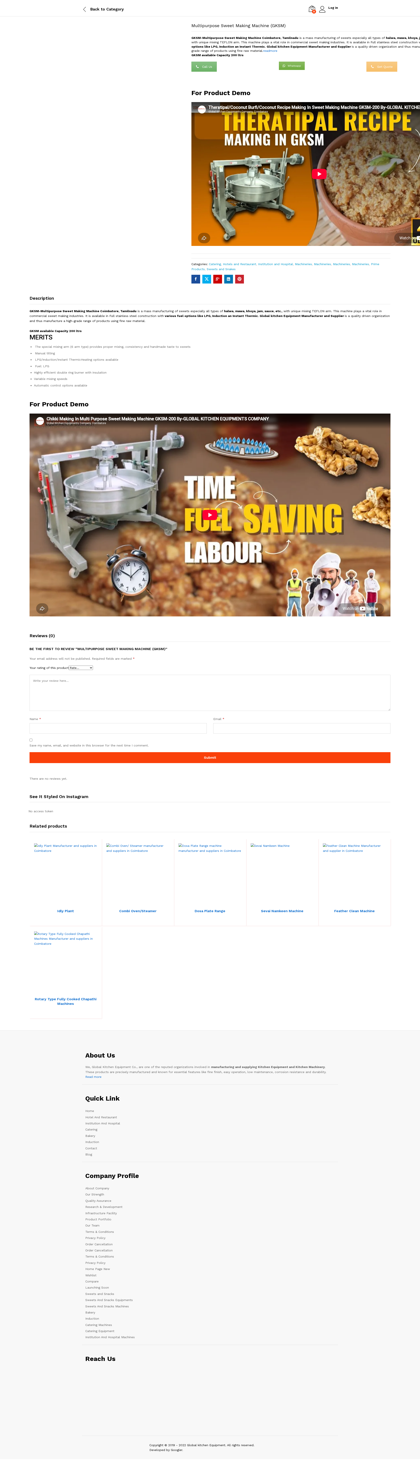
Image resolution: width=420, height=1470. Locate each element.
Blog (88, 1154)
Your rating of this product (49, 668)
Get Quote (385, 66)
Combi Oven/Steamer (138, 911)
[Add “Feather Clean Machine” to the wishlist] (358, 901)
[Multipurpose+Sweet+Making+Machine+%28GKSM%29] (206, 279)
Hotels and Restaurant (239, 264)
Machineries (303, 264)
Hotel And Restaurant (101, 1117)
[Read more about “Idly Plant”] (49, 901)
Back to (97, 9)
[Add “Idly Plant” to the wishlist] (69, 901)
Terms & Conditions (99, 1231)
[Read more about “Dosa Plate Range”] (194, 901)
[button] (79, 901)
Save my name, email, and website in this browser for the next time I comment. (89, 745)
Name (35, 719)
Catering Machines (98, 1325)
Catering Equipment (99, 1331)
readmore (270, 50)
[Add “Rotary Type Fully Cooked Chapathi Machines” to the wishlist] (69, 989)
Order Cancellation (99, 1244)
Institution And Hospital (102, 1123)
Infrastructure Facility (101, 1213)
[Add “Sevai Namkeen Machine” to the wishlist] (286, 901)
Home (89, 1111)
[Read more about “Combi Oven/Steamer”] (121, 901)
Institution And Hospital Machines (110, 1337)
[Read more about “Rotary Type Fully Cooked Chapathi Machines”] (49, 989)
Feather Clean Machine (354, 911)
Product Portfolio (98, 1219)
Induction (92, 1142)
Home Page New (97, 1269)
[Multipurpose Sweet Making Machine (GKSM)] (195, 279)
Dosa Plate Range (210, 911)
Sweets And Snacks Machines (107, 1306)
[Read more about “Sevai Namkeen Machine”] (266, 901)
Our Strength (94, 1194)
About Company (97, 1188)
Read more (93, 1077)
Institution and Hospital (275, 264)
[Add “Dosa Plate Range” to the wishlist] (214, 901)
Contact (91, 1148)
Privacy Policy (95, 1238)
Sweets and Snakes (221, 269)
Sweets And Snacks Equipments (109, 1300)
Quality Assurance (98, 1200)
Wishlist (90, 1275)
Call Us (207, 66)
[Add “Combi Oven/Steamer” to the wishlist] (141, 901)
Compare (92, 1281)
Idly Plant (65, 911)
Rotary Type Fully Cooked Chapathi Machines (65, 1001)
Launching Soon (97, 1287)
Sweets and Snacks (99, 1294)
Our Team (92, 1225)
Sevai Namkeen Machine (282, 911)
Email (218, 719)
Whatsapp (294, 65)
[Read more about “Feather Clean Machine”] (338, 901)
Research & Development (103, 1207)
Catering (215, 264)
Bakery (90, 1136)
